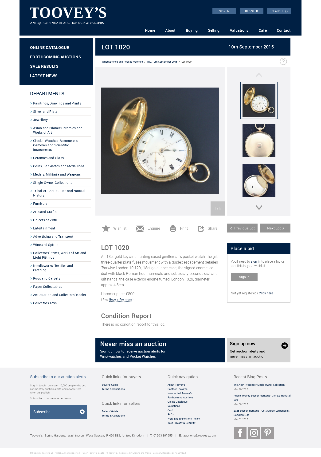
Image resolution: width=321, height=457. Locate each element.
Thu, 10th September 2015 (162, 61)
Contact (284, 30)
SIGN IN (224, 11)
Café (263, 30)
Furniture (40, 203)
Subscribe (41, 411)
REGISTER (251, 11)
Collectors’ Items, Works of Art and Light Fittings (59, 255)
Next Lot (274, 228)
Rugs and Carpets (46, 278)
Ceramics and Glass (48, 158)
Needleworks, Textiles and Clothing (53, 267)
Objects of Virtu (45, 220)
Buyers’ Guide (110, 384)
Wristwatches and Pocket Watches (122, 61)
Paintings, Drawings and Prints (57, 103)
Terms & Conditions (113, 389)
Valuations (239, 30)
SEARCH (280, 11)
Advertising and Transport (53, 236)
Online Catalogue (49, 47)
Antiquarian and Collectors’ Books (59, 295)
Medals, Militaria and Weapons (57, 174)
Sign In (244, 277)
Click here (266, 293)
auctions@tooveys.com (199, 435)
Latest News (44, 75)
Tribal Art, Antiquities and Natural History (59, 192)
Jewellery (40, 119)
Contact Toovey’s (178, 389)
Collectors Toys (45, 303)
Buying (192, 30)
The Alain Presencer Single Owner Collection (259, 384)
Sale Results (44, 66)
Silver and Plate (45, 111)
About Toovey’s (176, 384)
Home (150, 30)
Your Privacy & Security (182, 423)
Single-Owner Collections (52, 182)
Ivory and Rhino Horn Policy (184, 418)
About (170, 30)
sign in (256, 261)
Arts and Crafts (45, 211)
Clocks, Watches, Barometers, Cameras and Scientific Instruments (55, 145)
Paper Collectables (47, 286)
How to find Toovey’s (180, 393)
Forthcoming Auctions (55, 57)
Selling (214, 30)
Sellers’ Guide (110, 411)
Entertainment (44, 228)
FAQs (171, 414)
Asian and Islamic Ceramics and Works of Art (57, 130)
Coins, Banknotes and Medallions (58, 166)
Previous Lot (244, 228)
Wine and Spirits (46, 244)
